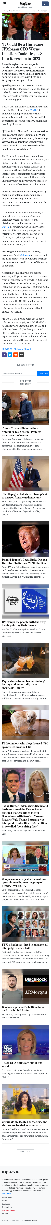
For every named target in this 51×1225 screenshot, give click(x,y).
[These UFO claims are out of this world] (25, 1042)
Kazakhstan (7, 1197)
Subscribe (43, 373)
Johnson (25, 255)
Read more (6, 1193)
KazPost (25, 3)
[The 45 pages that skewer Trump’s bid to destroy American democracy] (25, 473)
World (4, 1201)
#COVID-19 (7, 349)
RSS (6, 1213)
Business (6, 1204)
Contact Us (26, 1221)
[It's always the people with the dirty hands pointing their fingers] (25, 601)
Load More (25, 1152)
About (34, 1221)
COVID (33, 110)
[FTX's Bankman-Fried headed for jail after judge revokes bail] (25, 924)
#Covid (27, 349)
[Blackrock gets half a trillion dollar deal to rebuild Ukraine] (25, 986)
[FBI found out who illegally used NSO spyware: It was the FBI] (25, 722)
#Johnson (18, 349)
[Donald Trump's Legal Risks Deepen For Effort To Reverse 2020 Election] (25, 539)
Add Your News (8, 1210)
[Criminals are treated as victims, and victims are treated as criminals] (25, 1101)
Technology (7, 1207)
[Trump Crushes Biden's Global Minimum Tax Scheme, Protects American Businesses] (25, 407)
